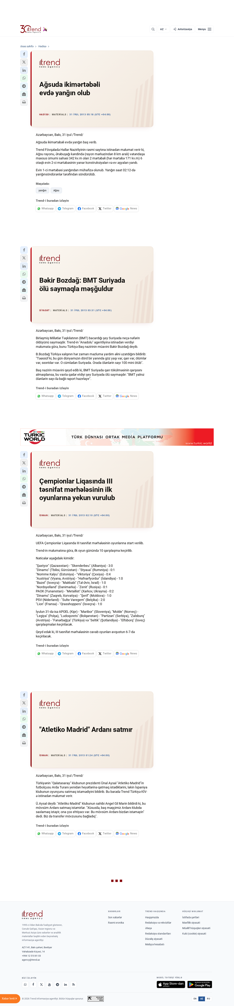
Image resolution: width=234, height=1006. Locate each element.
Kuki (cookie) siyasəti (194, 933)
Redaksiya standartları (158, 933)
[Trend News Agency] (32, 914)
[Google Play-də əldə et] (199, 984)
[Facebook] (33, 984)
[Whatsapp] (25, 984)
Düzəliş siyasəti (153, 938)
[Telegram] (57, 984)
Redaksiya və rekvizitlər (158, 922)
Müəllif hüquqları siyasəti (196, 928)
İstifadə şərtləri (190, 917)
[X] (41, 984)
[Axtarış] (153, 29)
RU (208, 998)
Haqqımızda (152, 917)
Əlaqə (148, 928)
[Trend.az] (33, 29)
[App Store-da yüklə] (171, 984)
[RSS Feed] (73, 984)
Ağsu (56, 190)
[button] (23, 54)
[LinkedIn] (65, 984)
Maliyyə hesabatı (154, 944)
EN (195, 998)
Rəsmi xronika (116, 922)
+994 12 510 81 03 (31, 955)
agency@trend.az (31, 959)
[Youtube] (49, 984)
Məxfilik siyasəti (191, 922)
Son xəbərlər (115, 917)
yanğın (42, 190)
